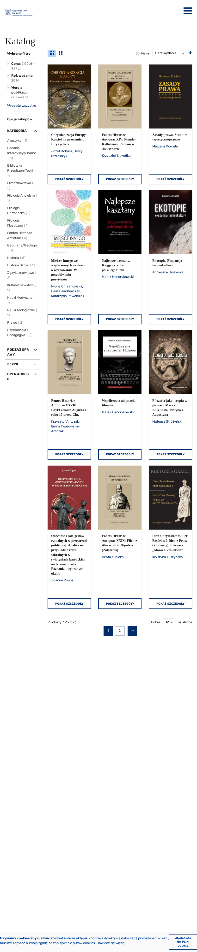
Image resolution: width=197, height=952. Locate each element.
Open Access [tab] (18, 376)
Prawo (15, 323)
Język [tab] (12, 364)
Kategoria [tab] (17, 131)
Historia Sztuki (21, 265)
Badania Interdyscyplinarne (21, 153)
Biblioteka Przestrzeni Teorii (20, 171)
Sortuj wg (142, 53)
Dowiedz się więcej (111, 943)
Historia (16, 258)
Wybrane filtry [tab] (19, 54)
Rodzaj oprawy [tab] (18, 352)
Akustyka (17, 141)
